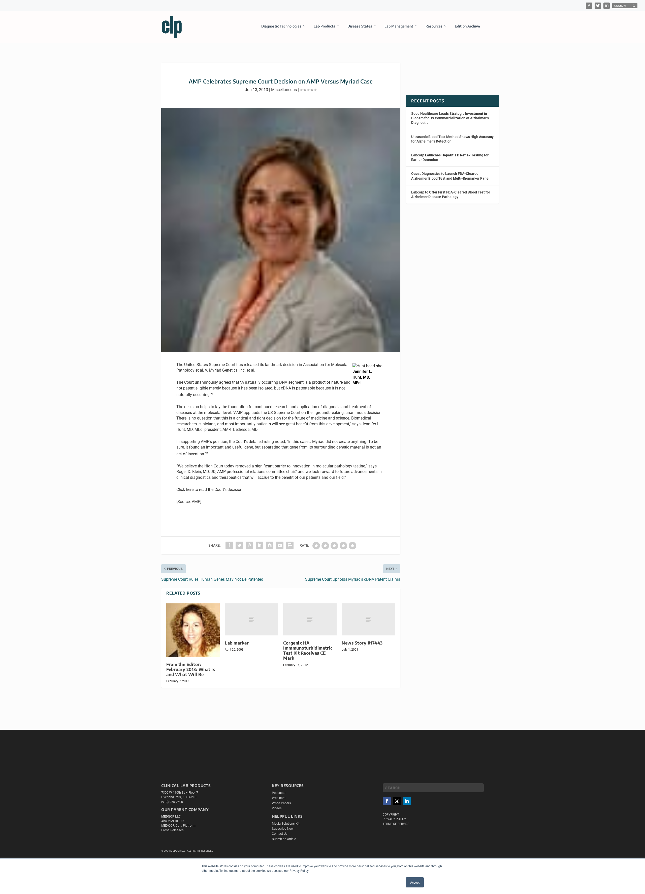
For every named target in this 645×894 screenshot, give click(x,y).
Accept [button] (415, 882)
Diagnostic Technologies (281, 26)
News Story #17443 (362, 643)
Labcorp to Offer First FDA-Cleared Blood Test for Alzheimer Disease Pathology (450, 194)
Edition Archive (467, 26)
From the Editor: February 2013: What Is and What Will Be (190, 669)
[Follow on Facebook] (387, 801)
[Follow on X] (397, 801)
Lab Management (398, 26)
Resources (434, 26)
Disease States (359, 26)
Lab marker (237, 643)
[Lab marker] (251, 619)
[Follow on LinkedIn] (407, 801)
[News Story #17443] (368, 619)
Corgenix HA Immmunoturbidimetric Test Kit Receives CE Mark (307, 650)
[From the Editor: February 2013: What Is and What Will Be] (193, 630)
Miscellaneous (284, 89)
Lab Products (324, 26)
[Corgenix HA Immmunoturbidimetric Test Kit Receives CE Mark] (310, 619)
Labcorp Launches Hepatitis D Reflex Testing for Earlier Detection (450, 157)
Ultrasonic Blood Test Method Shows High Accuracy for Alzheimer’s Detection (452, 139)
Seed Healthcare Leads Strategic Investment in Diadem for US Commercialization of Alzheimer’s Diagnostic (450, 118)
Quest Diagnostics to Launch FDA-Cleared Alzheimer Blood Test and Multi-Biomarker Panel (450, 176)
